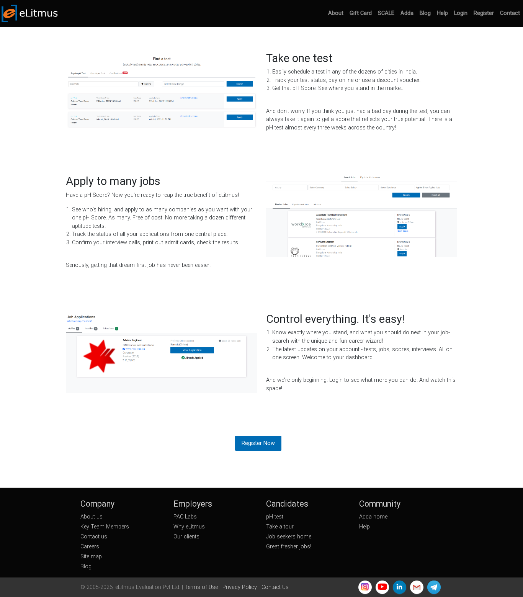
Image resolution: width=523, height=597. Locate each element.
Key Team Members (104, 526)
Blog (425, 13)
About (335, 13)
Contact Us (275, 587)
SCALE (386, 13)
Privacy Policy (239, 587)
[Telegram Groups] (434, 587)
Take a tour (280, 526)
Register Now (258, 443)
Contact (510, 13)
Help (442, 13)
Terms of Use (201, 587)
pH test (274, 517)
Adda (406, 13)
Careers (89, 546)
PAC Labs (185, 517)
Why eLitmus (189, 526)
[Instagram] (365, 587)
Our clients (186, 536)
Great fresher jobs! (288, 546)
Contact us (93, 536)
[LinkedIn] (399, 587)
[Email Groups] (416, 587)
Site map (91, 556)
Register (484, 13)
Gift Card (361, 13)
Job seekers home (288, 536)
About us (91, 517)
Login (460, 13)
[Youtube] (382, 587)
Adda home (373, 517)
